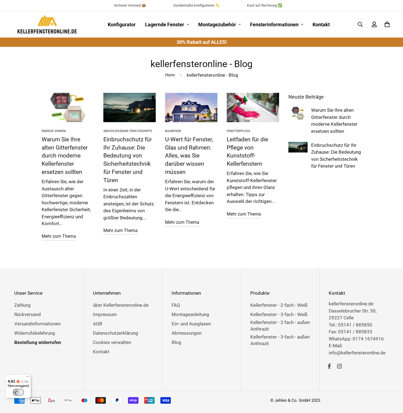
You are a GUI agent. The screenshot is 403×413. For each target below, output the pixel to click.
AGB (97, 323)
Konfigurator (122, 24)
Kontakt (321, 24)
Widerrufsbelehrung (34, 333)
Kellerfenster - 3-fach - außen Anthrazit (280, 340)
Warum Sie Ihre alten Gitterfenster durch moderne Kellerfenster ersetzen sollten (65, 155)
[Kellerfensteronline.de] (47, 24)
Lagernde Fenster (164, 24)
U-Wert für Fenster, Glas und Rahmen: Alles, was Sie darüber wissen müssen (189, 155)
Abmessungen (187, 333)
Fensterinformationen (274, 24)
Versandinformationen (37, 323)
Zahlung (22, 305)
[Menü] (27, 378)
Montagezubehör (217, 24)
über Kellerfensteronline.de (121, 305)
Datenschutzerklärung (115, 333)
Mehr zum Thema (59, 236)
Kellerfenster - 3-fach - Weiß (279, 314)
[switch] (18, 392)
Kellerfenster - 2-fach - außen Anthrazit (280, 326)
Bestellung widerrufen (37, 342)
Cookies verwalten (112, 342)
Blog (176, 342)
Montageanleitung (190, 314)
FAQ (176, 305)
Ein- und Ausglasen (191, 323)
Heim (170, 75)
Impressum (105, 314)
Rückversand (27, 314)
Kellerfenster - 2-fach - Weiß (279, 305)
